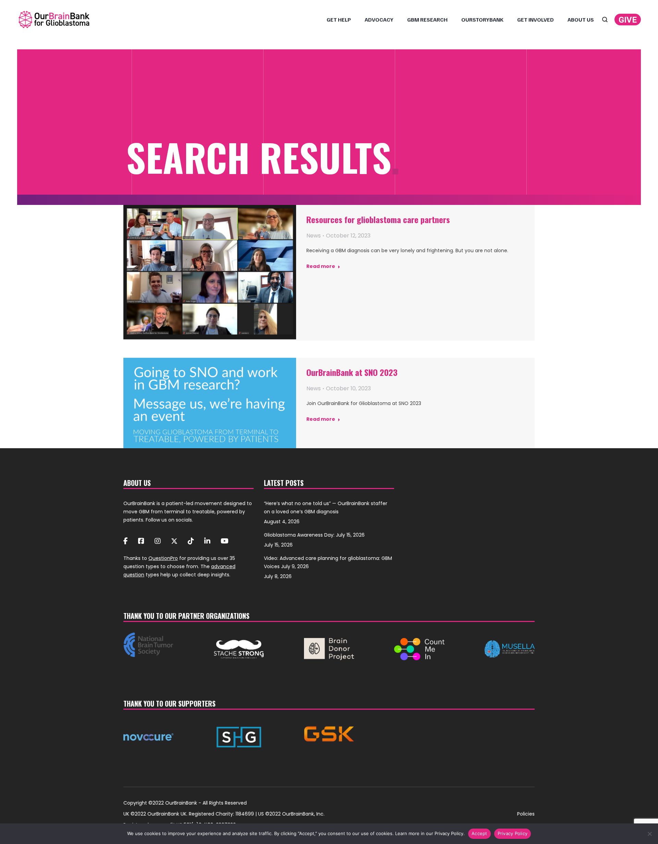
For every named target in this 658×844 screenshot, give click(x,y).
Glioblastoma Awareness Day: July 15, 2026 (314, 534)
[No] (649, 833)
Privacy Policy (513, 833)
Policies (526, 813)
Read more (320, 266)
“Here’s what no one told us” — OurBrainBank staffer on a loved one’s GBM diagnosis (325, 507)
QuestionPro (163, 558)
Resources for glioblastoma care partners (378, 219)
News (313, 236)
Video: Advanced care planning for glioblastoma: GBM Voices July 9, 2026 (328, 562)
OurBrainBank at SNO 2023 (352, 372)
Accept (479, 833)
